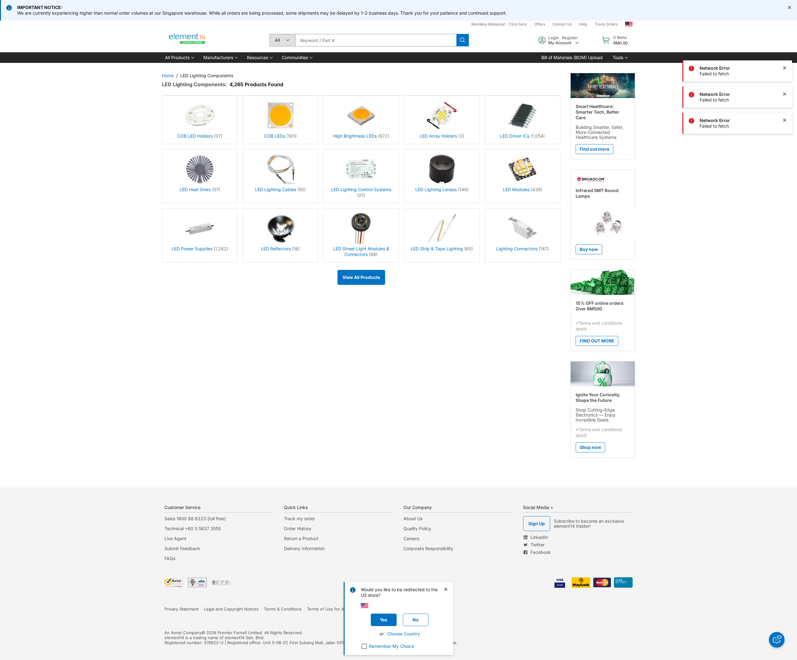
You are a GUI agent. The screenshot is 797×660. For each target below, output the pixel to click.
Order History (297, 528)
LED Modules (516, 189)
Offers (539, 24)
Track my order (299, 518)
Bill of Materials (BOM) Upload (572, 57)
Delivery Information (304, 548)
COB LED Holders (195, 136)
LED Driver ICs (514, 136)
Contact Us (562, 24)
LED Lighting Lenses (436, 189)
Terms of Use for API (327, 608)
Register (570, 37)
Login (553, 37)
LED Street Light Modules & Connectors (361, 251)
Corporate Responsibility (428, 548)
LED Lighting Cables (275, 189)
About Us (412, 518)
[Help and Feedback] (777, 640)
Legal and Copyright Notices (231, 608)
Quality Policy (417, 528)
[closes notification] (789, 7)
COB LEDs (274, 136)
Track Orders (606, 24)
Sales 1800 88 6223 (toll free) (195, 518)
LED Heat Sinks (195, 189)
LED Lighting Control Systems (361, 189)
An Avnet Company (182, 632)
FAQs (169, 558)
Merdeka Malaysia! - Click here (499, 24)
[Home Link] (187, 40)
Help (583, 24)
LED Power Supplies (192, 248)
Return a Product (301, 538)
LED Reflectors (276, 248)
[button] (179, 57)
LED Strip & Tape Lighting (437, 248)
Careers (411, 538)
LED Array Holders (438, 136)
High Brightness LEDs (355, 136)
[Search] (462, 40)
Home (168, 75)
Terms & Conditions (283, 608)
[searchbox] (375, 40)
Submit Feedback (182, 548)
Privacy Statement (181, 608)
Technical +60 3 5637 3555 (192, 528)
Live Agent (175, 538)
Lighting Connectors (516, 248)
